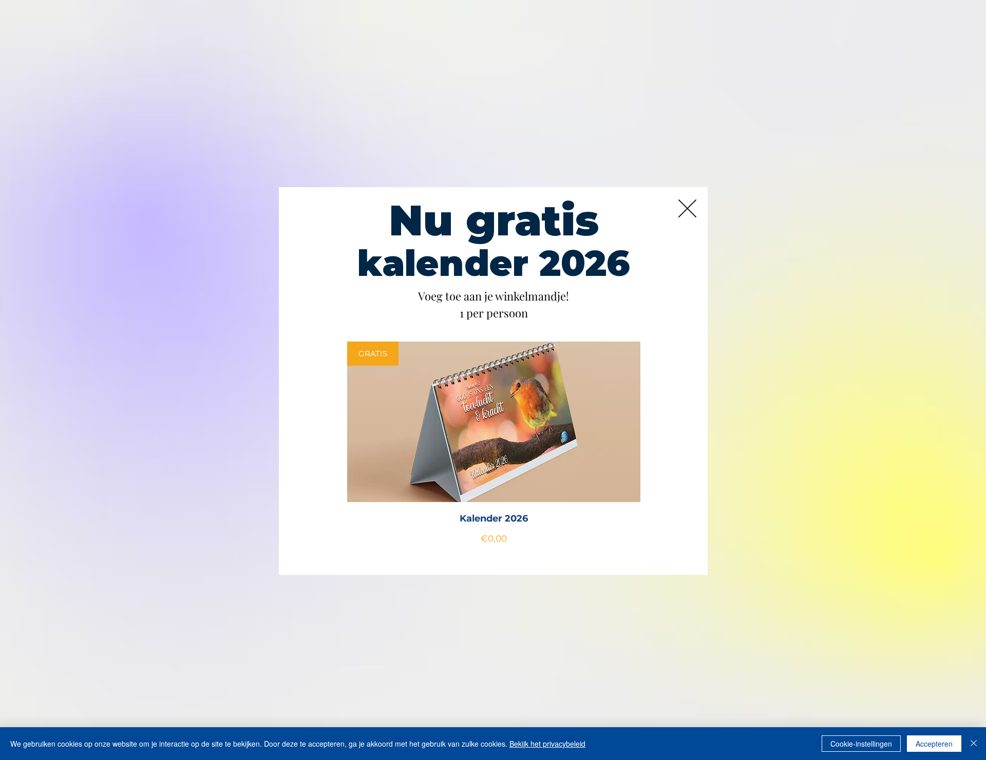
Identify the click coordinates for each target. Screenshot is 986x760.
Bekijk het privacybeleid (547, 743)
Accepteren (934, 743)
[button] (687, 208)
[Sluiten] (974, 743)
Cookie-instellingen (861, 743)
